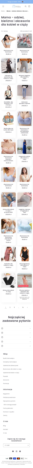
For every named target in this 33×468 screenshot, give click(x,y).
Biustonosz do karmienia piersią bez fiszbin (8, 238)
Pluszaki (5, 376)
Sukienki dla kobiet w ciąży (11, 372)
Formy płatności (8, 408)
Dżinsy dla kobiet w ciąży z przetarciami (8, 211)
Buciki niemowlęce (8, 358)
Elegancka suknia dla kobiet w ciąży (24, 158)
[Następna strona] (27, 307)
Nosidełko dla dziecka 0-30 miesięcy (8, 103)
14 (23, 307)
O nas (5, 433)
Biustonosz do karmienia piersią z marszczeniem (8, 158)
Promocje (6, 383)
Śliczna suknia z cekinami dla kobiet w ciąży (24, 292)
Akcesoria (6, 380)
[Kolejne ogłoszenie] (30, 2)
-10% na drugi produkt (9, 404)
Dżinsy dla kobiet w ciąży (8, 291)
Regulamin (6, 394)
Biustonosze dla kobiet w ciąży (12, 369)
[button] (3, 6)
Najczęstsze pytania (9, 401)
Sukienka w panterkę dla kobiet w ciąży (8, 77)
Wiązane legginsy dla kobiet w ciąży (24, 77)
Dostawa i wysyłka (8, 412)
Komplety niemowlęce (10, 362)
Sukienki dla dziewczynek (10, 365)
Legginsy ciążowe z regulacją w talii (24, 211)
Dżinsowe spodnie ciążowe (24, 102)
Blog (4, 426)
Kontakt (5, 429)
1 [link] (5, 307)
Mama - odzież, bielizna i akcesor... (18, 11)
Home (3, 11)
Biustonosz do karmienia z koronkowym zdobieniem (24, 131)
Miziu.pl (8, 461)
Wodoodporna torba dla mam (8, 129)
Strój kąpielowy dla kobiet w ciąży (25, 265)
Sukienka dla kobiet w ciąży (8, 264)
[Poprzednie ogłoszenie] (3, 2)
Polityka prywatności (9, 397)
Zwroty (5, 415)
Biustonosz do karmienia (8, 51)
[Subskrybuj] (28, 445)
